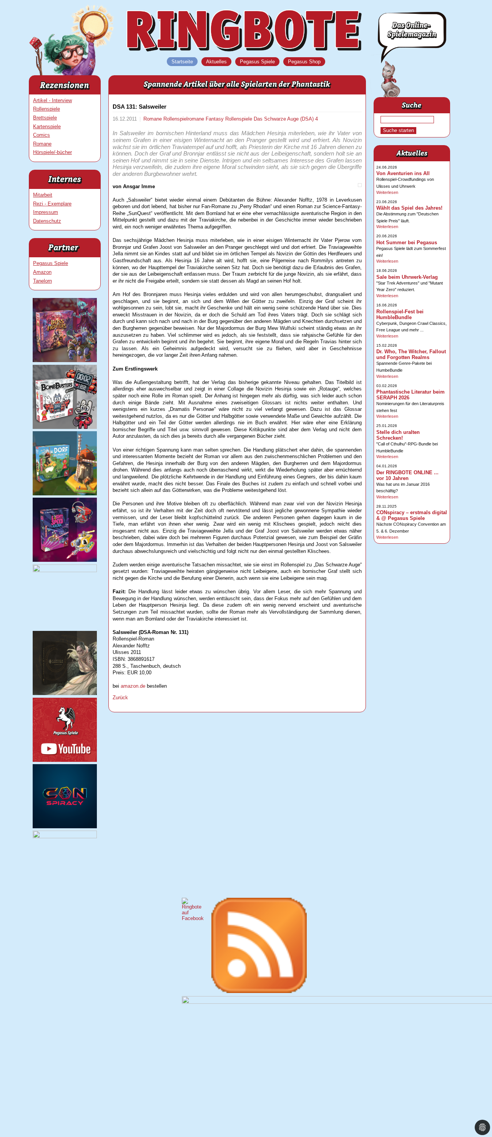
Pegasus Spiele (50, 263)
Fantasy (215, 119)
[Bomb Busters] (65, 427)
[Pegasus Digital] (65, 836)
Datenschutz (47, 221)
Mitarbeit (42, 195)
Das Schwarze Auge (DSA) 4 (286, 119)
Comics (41, 135)
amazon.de (133, 686)
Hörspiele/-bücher (52, 152)
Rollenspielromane (184, 119)
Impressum (45, 212)
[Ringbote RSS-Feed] (259, 991)
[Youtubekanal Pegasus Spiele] (65, 760)
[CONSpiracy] (65, 826)
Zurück (120, 697)
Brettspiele (45, 118)
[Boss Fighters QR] (65, 360)
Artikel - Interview (52, 100)
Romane (42, 144)
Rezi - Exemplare (52, 204)
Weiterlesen (387, 192)
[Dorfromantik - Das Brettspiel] (65, 494)
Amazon (42, 272)
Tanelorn (42, 281)
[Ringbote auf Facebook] (193, 918)
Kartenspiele (47, 126)
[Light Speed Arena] (65, 560)
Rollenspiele (46, 109)
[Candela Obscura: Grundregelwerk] (65, 693)
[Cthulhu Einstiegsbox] (65, 570)
